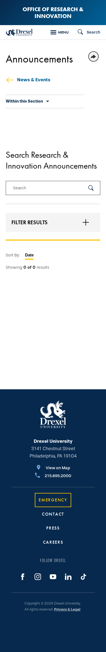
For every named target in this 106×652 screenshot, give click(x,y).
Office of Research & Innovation (53, 12)
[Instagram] (38, 576)
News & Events (33, 80)
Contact (53, 514)
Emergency (53, 500)
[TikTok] (83, 576)
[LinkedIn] (68, 576)
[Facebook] (22, 576)
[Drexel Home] (19, 32)
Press (53, 528)
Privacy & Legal (67, 609)
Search (19, 188)
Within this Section (24, 101)
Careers (53, 542)
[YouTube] (53, 576)
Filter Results (29, 222)
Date (29, 255)
